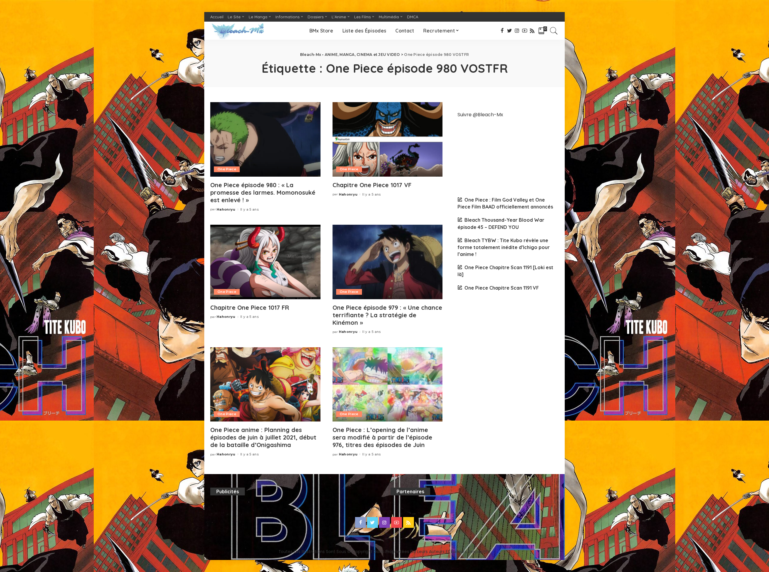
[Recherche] (554, 31)
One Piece (226, 169)
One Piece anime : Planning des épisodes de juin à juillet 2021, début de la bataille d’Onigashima (263, 437)
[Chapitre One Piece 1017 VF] (388, 139)
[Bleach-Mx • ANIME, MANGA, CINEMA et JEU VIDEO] (237, 31)
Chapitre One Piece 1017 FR (249, 307)
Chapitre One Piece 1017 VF (372, 185)
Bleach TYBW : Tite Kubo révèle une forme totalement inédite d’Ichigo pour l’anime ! (503, 247)
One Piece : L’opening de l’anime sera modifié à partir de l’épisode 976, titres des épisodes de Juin (382, 437)
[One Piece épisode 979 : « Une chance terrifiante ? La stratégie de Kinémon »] (388, 262)
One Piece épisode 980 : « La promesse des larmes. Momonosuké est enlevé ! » (262, 192)
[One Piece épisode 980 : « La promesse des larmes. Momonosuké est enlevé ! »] (265, 139)
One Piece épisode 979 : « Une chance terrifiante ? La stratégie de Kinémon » (387, 315)
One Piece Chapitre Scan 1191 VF (501, 288)
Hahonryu (226, 209)
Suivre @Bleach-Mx (480, 114)
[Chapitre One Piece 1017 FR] (265, 262)
